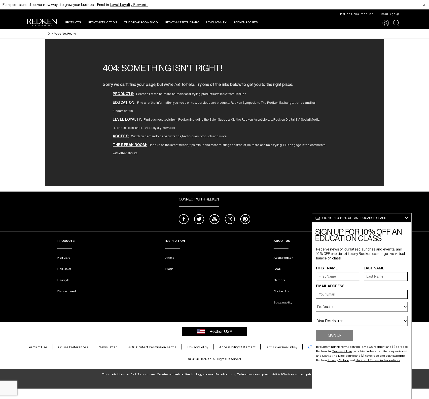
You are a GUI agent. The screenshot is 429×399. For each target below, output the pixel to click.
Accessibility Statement (237, 347)
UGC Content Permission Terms (152, 347)
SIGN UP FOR (354, 217)
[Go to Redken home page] (42, 23)
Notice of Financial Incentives (378, 360)
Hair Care (64, 257)
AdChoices (286, 374)
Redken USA (221, 331)
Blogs (169, 268)
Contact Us (281, 291)
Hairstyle (63, 280)
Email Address (330, 286)
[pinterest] (245, 219)
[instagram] (230, 219)
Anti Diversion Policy (281, 347)
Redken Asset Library (182, 22)
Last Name (374, 268)
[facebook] (184, 219)
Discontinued (66, 291)
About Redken (283, 257)
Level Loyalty (216, 22)
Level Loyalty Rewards (129, 4)
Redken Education (102, 22)
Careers (279, 280)
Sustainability (283, 302)
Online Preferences (73, 347)
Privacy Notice (338, 360)
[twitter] (199, 219)
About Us (282, 240)
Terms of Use (37, 347)
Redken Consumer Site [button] (356, 13)
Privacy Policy (197, 347)
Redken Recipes (246, 22)
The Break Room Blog (141, 22)
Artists (169, 257)
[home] (48, 33)
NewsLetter (108, 347)
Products (73, 22)
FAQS (277, 268)
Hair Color (64, 268)
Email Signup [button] (389, 13)
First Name (327, 268)
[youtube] (214, 219)
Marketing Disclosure (338, 355)
